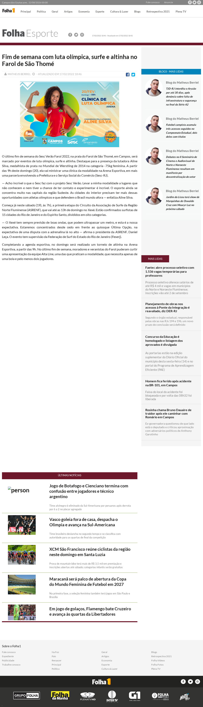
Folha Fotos (157, 665)
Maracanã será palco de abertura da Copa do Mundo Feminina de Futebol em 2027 (87, 581)
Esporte (100, 11)
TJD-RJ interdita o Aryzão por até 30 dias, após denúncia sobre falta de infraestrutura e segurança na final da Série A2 (181, 96)
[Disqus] (69, 316)
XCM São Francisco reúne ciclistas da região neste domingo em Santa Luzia (89, 552)
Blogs (137, 11)
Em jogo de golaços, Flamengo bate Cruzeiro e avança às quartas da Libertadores (90, 611)
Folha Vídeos (158, 660)
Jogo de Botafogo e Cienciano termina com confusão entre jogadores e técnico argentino (88, 491)
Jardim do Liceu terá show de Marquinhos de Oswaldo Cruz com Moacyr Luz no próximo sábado (182, 203)
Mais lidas (155, 258)
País (54, 656)
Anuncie (168, 2)
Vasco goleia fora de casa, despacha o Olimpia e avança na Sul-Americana (83, 522)
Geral (55, 11)
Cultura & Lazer (119, 11)
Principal (26, 11)
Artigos (68, 11)
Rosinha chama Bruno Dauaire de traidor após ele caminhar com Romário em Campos (168, 413)
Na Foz (55, 652)
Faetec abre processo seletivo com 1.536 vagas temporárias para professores (169, 271)
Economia (84, 11)
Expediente (8, 656)
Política (41, 11)
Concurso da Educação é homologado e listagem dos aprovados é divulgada (164, 340)
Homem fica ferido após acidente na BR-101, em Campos (168, 383)
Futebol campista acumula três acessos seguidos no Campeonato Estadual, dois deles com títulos (181, 130)
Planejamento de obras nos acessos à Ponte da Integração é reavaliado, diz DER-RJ (167, 307)
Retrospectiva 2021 (158, 11)
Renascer (56, 660)
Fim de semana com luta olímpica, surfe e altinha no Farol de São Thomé (69, 60)
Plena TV (181, 11)
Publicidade (8, 660)
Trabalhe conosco (11, 665)
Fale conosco (153, 2)
